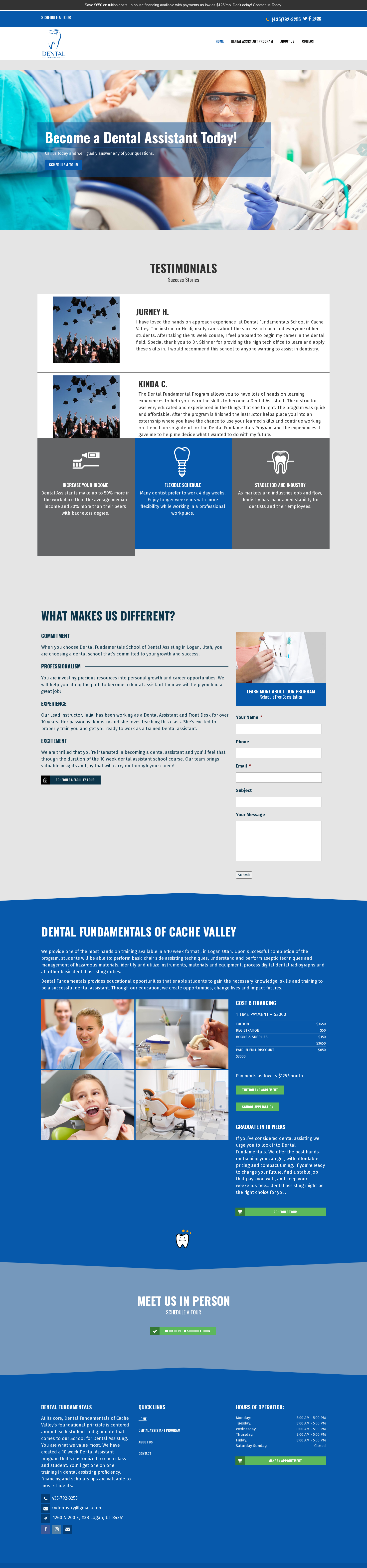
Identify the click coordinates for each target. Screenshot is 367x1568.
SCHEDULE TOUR (285, 1211)
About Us (287, 41)
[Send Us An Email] (319, 18)
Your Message (250, 814)
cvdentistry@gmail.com (76, 1508)
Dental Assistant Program (252, 41)
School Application (257, 1106)
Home (220, 41)
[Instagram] (314, 18)
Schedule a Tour (56, 17)
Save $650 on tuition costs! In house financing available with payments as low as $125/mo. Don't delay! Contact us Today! (183, 5)
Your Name (249, 717)
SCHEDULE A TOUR (63, 164)
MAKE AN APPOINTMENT (285, 1460)
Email (243, 766)
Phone (242, 742)
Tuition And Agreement (260, 1089)
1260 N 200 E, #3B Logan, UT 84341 (88, 1517)
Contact (308, 41)
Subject (244, 790)
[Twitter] (305, 18)
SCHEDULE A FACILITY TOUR (75, 779)
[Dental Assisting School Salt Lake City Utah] (87, 1034)
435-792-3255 (65, 1498)
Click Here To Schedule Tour (187, 1330)
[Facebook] (309, 18)
